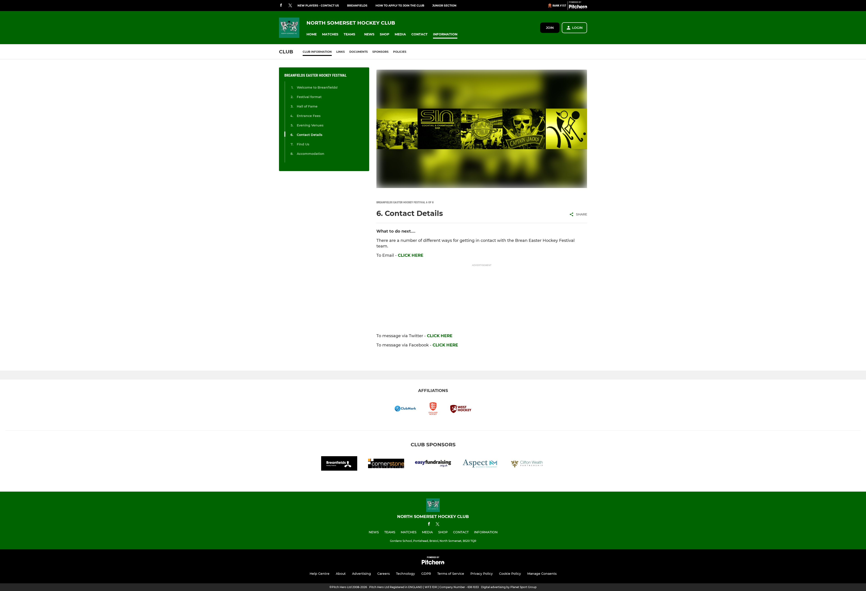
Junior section (444, 5)
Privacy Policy (481, 574)
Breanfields (357, 5)
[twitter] (290, 5)
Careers (383, 574)
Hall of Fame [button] (307, 106)
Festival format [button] (309, 97)
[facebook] (281, 5)
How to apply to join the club (399, 5)
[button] (311, 34)
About (341, 574)
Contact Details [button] (309, 135)
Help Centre (319, 574)
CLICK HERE (410, 255)
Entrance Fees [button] (308, 116)
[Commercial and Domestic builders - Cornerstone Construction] (386, 464)
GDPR (426, 574)
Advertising (361, 574)
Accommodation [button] (310, 154)
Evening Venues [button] (310, 125)
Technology (405, 574)
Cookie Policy (510, 574)
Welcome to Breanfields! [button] (317, 87)
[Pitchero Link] (578, 7)
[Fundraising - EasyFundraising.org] (433, 464)
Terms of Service (450, 574)
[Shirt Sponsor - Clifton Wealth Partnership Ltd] (527, 464)
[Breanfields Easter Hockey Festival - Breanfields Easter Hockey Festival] (339, 464)
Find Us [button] (303, 144)
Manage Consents (542, 574)
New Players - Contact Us (318, 5)
